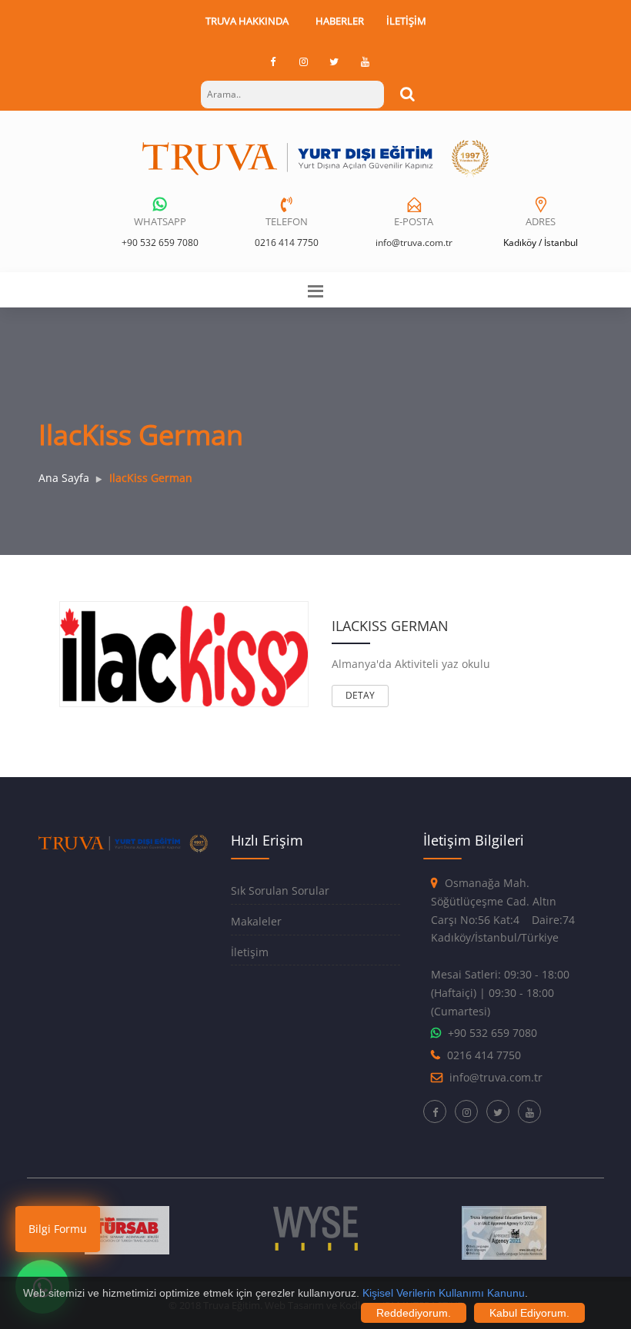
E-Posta (413, 221)
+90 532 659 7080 (160, 242)
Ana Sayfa (63, 477)
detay (360, 695)
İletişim (406, 21)
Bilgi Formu (57, 1228)
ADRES (541, 221)
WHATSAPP (160, 221)
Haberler (340, 21)
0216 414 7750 (287, 242)
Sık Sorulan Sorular (280, 890)
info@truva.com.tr (414, 242)
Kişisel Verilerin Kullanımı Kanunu (443, 1293)
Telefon (286, 221)
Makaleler (256, 921)
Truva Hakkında (247, 21)
